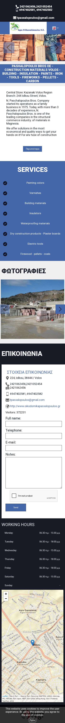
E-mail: (11, 442)
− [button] (6, 599)
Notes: (10, 454)
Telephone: (14, 430)
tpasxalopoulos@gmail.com (27, 399)
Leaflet (5, 696)
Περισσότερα (32, 149)
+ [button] (6, 594)
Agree (32, 720)
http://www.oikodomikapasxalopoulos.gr (35, 406)
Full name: (13, 418)
